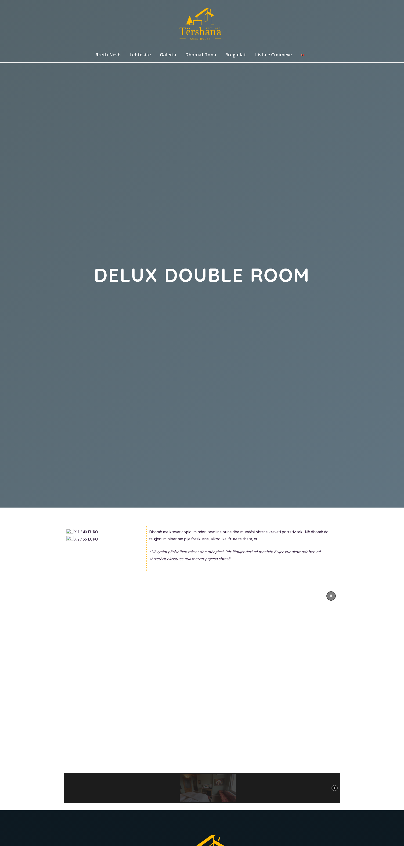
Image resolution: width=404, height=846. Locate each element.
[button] (331, 596)
